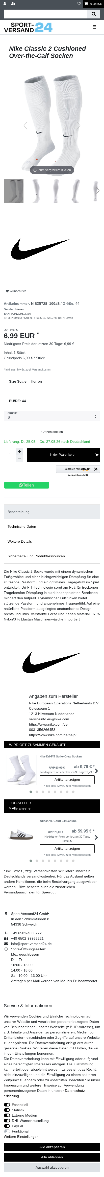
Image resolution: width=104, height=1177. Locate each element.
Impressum (13, 1085)
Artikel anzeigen (67, 779)
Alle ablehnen (52, 1157)
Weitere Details (20, 541)
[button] (78, 471)
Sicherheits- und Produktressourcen (36, 556)
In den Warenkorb (62, 454)
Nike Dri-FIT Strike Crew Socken (61, 756)
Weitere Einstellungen (21, 1137)
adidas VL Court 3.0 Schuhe (58, 820)
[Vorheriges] (25, 126)
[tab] (52, 511)
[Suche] (93, 14)
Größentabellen (52, 432)
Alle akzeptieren (52, 1147)
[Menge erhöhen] (19, 451)
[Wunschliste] (79, 4)
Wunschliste (17, 291)
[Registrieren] (14, 4)
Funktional (20, 1131)
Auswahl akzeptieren (52, 1167)
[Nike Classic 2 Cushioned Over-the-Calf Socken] (16, 191)
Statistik (18, 1110)
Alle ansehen (22, 808)
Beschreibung (19, 512)
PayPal (17, 1126)
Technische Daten (22, 526)
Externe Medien (24, 1115)
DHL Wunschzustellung (30, 1121)
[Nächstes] (78, 126)
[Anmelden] (5, 4)
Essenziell (20, 1105)
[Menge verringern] (19, 458)
